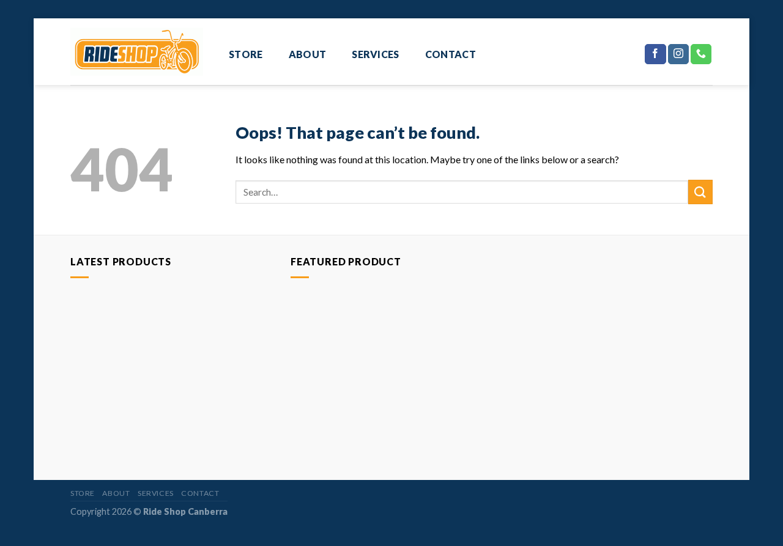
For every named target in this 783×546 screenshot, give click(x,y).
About (308, 54)
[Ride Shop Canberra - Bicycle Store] (136, 51)
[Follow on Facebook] (655, 54)
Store (246, 54)
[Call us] (701, 54)
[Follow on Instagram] (678, 54)
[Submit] (700, 192)
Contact (450, 54)
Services (375, 54)
